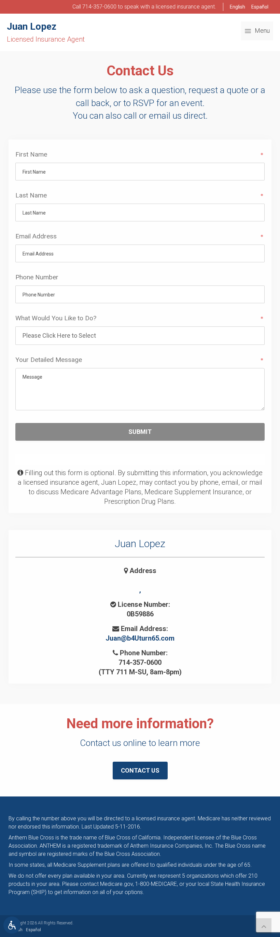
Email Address (36, 236)
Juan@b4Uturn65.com (140, 638)
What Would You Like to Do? (55, 318)
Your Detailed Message (48, 360)
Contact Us (140, 770)
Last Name (31, 195)
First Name (31, 154)
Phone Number (36, 277)
